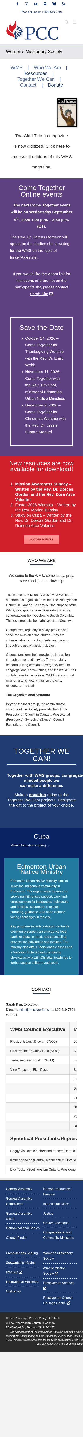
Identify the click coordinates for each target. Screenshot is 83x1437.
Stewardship (15, 1262)
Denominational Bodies (23, 1228)
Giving (31, 1262)
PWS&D (12, 1272)
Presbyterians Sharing (22, 1253)
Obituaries (13, 1291)
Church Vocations (55, 1223)
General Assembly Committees (19, 1201)
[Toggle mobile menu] (75, 22)
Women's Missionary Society (58, 1255)
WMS (17, 67)
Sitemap (21, 1318)
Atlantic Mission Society (54, 1270)
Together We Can (36, 79)
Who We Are (47, 67)
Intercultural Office (56, 1204)
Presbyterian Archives (59, 1283)
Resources (36, 73)
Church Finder (16, 1237)
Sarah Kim (39, 294)
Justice (48, 1213)
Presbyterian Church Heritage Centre (58, 1300)
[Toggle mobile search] (67, 22)
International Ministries (22, 1281)
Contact (28, 85)
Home (10, 1318)
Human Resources (56, 1189)
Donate (55, 85)
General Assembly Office (19, 1216)
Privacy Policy (38, 1318)
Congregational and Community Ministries (58, 1235)
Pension (49, 1194)
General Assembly (19, 1189)
